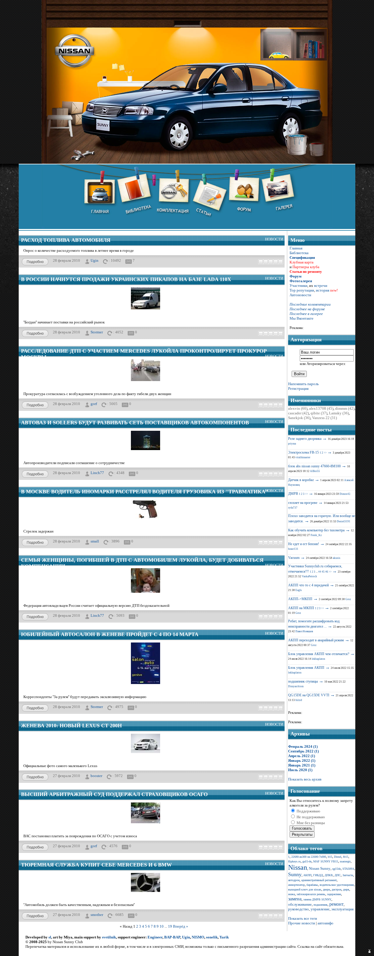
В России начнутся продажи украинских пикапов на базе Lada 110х (126, 279)
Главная (296, 248)
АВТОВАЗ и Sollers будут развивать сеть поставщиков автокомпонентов (135, 423)
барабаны (312, 884)
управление (320, 909)
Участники (298, 285)
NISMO (198, 937)
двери (326, 889)
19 (170, 926)
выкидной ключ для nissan (304, 889)
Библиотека (299, 253)
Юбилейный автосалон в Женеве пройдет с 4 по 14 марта (109, 634)
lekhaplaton (318, 658)
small (95, 541)
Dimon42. (345, 493)
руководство (298, 909)
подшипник (321, 904)
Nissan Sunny (319, 868)
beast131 (293, 548)
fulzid (298, 700)
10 (162, 926)
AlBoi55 (315, 471)
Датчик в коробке (301, 480)
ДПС (338, 875)
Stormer (97, 332)
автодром (293, 880)
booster (96, 775)
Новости (274, 239)
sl (50, 937)
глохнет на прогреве (302, 503)
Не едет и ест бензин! (303, 544)
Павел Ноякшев (304, 631)
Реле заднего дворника (304, 439)
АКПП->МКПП (300, 599)
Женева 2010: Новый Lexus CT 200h (71, 725)
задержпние (334, 894)
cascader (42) (298, 413)
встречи (320, 285)
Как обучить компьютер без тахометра (316, 530)
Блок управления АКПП (306, 668)
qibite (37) (319, 413)
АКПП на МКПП (301, 608)
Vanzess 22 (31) (324, 418)
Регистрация (298, 388)
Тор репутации (302, 290)
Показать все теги (302, 918)
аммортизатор (296, 884)
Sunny (295, 874)
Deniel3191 (343, 521)
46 (326, 571)
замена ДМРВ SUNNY (317, 899)
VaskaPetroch (309, 576)
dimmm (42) (344, 408)
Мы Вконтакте (302, 318)
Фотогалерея (301, 281)
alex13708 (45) (321, 408)
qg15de (336, 868)
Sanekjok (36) (299, 418)
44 (319, 571)
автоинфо (325, 923)
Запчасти (347, 875)
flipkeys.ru (294, 861)
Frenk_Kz (316, 535)
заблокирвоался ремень (311, 894)
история (322, 290)
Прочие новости (301, 923)
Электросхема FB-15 (303, 452)
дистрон (336, 889)
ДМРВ (293, 494)
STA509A (348, 868)
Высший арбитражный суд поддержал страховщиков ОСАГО (114, 794)
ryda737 (292, 507)
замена (295, 898)
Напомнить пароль (303, 384)
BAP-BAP (172, 937)
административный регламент (319, 880)
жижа (291, 894)
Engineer (155, 937)
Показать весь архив (304, 779)
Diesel (337, 856)
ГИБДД (318, 875)
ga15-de (306, 861)
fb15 (345, 856)
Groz (348, 599)
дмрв (346, 889)
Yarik (224, 937)
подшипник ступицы (303, 681)
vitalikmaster (302, 457)
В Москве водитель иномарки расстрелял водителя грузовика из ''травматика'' (144, 492)
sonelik (212, 937)
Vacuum (293, 558)
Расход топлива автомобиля (65, 240)
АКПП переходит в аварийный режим (316, 640)
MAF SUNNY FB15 (325, 861)
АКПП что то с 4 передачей (308, 585)
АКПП (307, 875)
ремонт (336, 904)
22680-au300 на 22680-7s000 (308, 856)
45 (323, 571)
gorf (94, 403)
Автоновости (300, 295)
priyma (292, 443)
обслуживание (300, 904)
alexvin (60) (297, 408)
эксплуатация (342, 909)
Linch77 (97, 472)
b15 (330, 856)
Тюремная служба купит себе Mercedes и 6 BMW (96, 865)
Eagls (298, 590)
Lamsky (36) (339, 413)
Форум (296, 276)
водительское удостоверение (337, 884)
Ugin (94, 260)
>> (325, 452)
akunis (336, 558)
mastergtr (345, 861)
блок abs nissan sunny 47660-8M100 (314, 466)
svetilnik (109, 937)
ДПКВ (329, 875)
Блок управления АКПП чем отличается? (318, 654)
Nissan (297, 867)
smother (97, 914)
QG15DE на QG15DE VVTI (308, 695)
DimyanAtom (296, 686)
